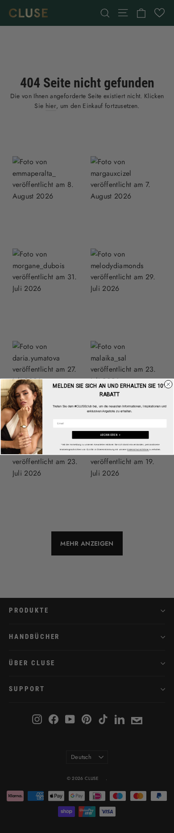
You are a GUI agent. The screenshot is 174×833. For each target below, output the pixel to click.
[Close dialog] (169, 384)
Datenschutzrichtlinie (138, 449)
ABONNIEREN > (110, 435)
